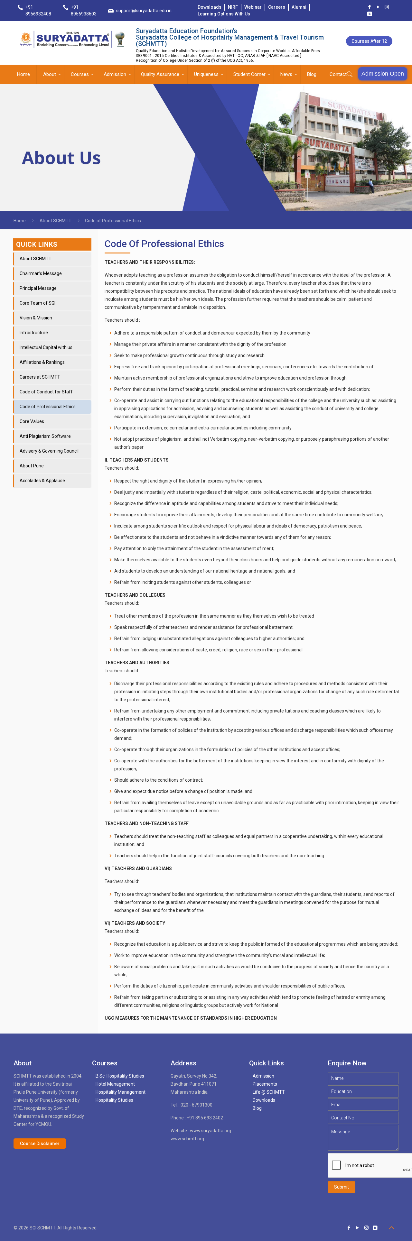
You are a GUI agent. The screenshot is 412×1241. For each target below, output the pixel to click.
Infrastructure (34, 332)
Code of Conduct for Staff (46, 391)
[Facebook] (369, 7)
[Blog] (369, 14)
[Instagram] (386, 7)
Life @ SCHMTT (269, 1092)
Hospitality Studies (114, 1100)
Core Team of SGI (37, 303)
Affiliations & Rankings (42, 362)
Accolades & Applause (42, 480)
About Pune (32, 465)
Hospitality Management (120, 1092)
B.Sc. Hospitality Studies (120, 1076)
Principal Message (38, 288)
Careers (276, 7)
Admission (263, 1076)
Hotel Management (115, 1084)
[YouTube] (378, 7)
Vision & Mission (36, 317)
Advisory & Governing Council (49, 451)
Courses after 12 (369, 41)
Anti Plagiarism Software (45, 436)
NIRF (233, 7)
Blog (257, 1108)
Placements (265, 1084)
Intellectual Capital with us (46, 347)
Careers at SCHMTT (40, 377)
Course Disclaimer (40, 1143)
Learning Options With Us (224, 13)
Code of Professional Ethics (48, 406)
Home (20, 220)
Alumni (299, 7)
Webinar (253, 7)
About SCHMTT (55, 220)
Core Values (32, 421)
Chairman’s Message (41, 273)
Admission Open (382, 73)
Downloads (209, 7)
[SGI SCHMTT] (72, 39)
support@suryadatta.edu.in (144, 10)
